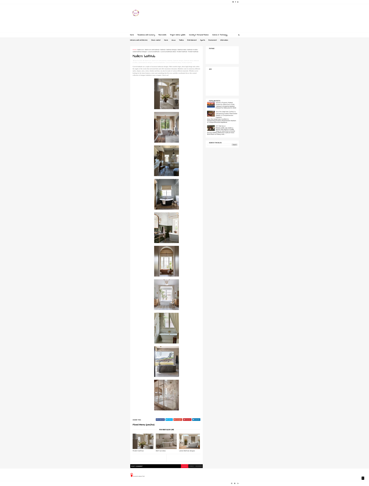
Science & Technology (219, 35)
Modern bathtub (182, 51)
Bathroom (141, 49)
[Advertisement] (204, 18)
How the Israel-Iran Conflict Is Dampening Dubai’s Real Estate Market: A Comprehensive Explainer (226, 114)
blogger (184, 466)
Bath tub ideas (161, 451)
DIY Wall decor (221, 126)
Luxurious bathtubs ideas (168, 51)
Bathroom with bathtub (152, 49)
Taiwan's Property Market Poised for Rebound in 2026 (225, 103)
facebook (199, 466)
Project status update (177, 35)
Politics (181, 40)
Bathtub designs (172, 49)
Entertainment (192, 40)
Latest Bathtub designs (187, 451)
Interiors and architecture (139, 40)
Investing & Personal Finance (199, 35)
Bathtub (163, 49)
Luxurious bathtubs (154, 51)
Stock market (156, 40)
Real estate (162, 35)
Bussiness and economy (146, 35)
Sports (202, 40)
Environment (213, 40)
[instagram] (233, 2)
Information (224, 40)
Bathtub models (192, 49)
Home (132, 35)
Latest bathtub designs (140, 51)
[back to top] (363, 478)
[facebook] (235, 2)
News (173, 40)
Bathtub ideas (182, 49)
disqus (191, 466)
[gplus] (238, 2)
